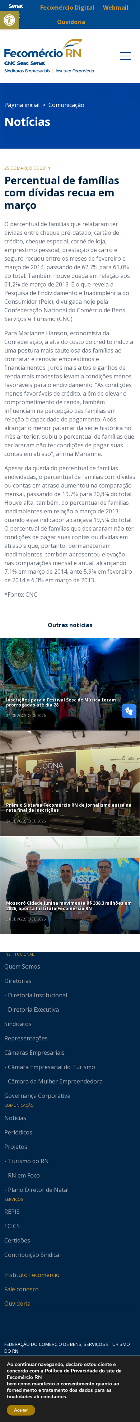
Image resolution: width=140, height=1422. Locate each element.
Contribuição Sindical (32, 1255)
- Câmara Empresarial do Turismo (49, 1067)
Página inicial (21, 105)
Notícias (27, 121)
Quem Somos (22, 966)
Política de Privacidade (72, 1370)
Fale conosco (21, 1289)
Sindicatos (18, 1024)
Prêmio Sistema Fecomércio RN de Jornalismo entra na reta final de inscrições (68, 807)
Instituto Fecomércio (32, 1275)
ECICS (12, 1226)
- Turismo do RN (26, 1161)
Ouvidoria (17, 1303)
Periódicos (18, 1132)
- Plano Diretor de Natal (36, 1190)
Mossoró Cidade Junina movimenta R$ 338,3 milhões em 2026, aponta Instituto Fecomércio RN (69, 905)
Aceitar (21, 1410)
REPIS (12, 1212)
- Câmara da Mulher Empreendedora (53, 1081)
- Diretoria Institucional (35, 995)
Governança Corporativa (37, 1096)
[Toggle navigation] (126, 56)
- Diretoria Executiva (31, 1009)
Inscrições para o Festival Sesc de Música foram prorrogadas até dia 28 (61, 702)
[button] (9, 20)
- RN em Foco (22, 1175)
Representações (26, 1038)
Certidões (17, 1240)
